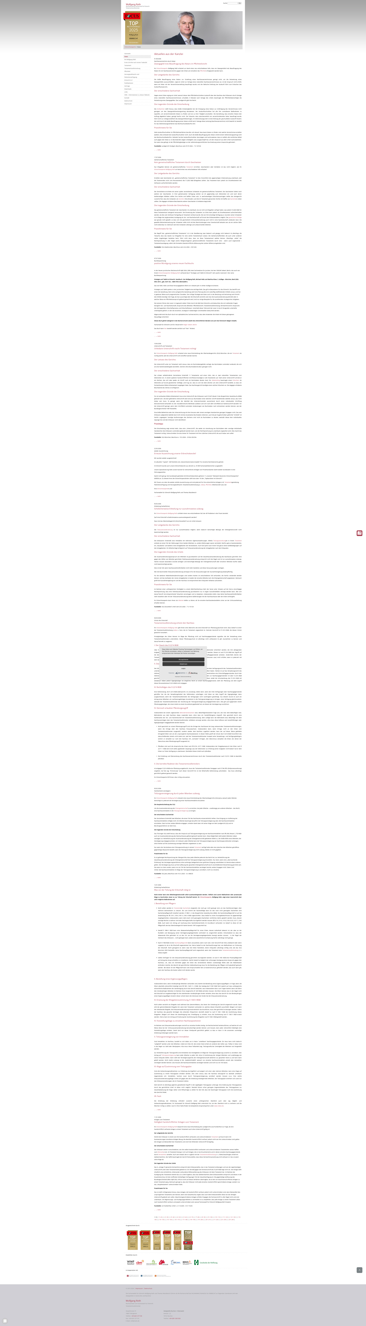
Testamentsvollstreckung (132, 68)
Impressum (128, 104)
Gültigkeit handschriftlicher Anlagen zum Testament (176, 1122)
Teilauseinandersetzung (165, 530)
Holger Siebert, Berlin (190, 325)
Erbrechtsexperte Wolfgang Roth (164, 169)
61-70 (191, 1217)
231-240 (231, 1219)
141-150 (161, 1219)
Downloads (127, 89)
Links (126, 92)
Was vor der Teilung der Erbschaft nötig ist (172, 890)
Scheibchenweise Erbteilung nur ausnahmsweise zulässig (178, 508)
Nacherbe (233, 199)
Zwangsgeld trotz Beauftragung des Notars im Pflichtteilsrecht (180, 63)
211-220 (215, 1219)
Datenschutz (128, 101)
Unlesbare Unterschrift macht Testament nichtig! (175, 348)
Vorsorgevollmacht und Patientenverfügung (131, 75)
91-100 (210, 1217)
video (202, 485)
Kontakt (126, 98)
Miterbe (180, 600)
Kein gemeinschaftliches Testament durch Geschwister (177, 162)
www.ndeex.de (219, 1106)
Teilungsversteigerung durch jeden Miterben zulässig (177, 793)
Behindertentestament (187, 713)
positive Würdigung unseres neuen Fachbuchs (174, 263)
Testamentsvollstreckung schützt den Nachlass (174, 623)
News (126, 56)
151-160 (169, 1219)
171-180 (184, 1219)
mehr (183, 668)
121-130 (233, 1217)
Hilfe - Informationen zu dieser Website (137, 95)
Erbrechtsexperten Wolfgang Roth (169, 273)
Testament (127, 65)
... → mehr (157, 150)
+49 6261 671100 (136, 1316)
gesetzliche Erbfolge (235, 217)
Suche (225, 3)
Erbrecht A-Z (128, 80)
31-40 (172, 1217)
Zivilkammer (161, 109)
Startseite (127, 53)
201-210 (208, 1219)
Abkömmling (216, 380)
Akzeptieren (183, 660)
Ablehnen (183, 664)
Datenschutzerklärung (186, 676)
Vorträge (127, 86)
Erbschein (236, 380)
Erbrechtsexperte (162, 68)
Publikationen (128, 83)
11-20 (160, 1217)
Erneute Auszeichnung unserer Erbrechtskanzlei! (175, 453)
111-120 (225, 1217)
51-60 (185, 1217)
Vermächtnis (162, 1154)
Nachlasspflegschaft (181, 943)
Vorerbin (181, 199)
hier (165, 328)
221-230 (223, 1219)
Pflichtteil (127, 71)
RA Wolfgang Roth (130, 59)
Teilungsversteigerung (181, 811)
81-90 (203, 1217)
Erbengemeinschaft (181, 808)
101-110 (217, 1217)
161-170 (177, 1219)
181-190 (192, 1219)
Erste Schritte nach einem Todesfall (135, 62)
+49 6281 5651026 (175, 1318)
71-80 (197, 1217)
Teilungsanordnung (219, 541)
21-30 (166, 1217)
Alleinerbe (160, 1152)
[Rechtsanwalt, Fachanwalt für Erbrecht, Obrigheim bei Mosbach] (138, 8)
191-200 (200, 1219)
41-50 (179, 1217)
